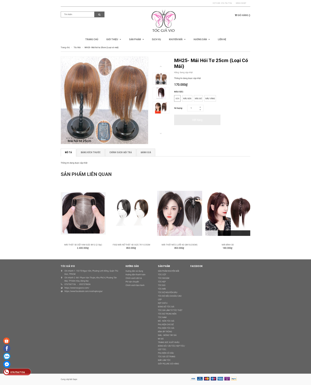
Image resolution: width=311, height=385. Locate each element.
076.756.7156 (226, 3)
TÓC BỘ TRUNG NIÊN (167, 314)
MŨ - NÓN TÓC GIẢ (166, 321)
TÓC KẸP (162, 282)
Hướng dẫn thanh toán (135, 274)
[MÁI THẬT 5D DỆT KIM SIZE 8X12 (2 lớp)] (83, 213)
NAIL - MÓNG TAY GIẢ (167, 335)
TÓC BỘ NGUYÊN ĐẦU (167, 292)
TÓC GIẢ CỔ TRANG (166, 356)
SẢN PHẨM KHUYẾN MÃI (168, 271)
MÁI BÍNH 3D (228, 244)
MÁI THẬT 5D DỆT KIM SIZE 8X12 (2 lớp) (83, 244)
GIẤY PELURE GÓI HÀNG (168, 364)
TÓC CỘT (162, 274)
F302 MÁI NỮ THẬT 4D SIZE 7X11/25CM (131, 244)
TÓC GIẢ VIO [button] (68, 266)
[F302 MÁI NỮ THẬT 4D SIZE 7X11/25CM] (131, 213)
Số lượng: (178, 108)
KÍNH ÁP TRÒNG (165, 332)
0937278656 (85, 284)
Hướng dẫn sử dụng (134, 271)
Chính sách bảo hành (135, 285)
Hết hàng (197, 120)
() (243, 15)
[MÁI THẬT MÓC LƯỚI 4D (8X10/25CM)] (179, 213)
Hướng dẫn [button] (132, 266)
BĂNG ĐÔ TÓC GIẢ (166, 307)
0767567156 (70, 284)
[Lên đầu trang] (305, 378)
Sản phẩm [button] (164, 266)
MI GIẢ (161, 339)
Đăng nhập (241, 3)
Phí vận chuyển (132, 282)
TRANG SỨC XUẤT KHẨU (168, 342)
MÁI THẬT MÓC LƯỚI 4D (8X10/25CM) (179, 244)
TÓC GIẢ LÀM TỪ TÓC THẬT (170, 310)
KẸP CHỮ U (162, 303)
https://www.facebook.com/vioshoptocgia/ (83, 291)
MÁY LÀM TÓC (164, 360)
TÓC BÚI (161, 285)
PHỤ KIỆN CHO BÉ (166, 324)
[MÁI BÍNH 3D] (227, 213)
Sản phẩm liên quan (86, 174)
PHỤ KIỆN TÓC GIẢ (166, 328)
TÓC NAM (162, 317)
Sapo (75, 379)
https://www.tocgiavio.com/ (76, 288)
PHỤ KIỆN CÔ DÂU (166, 353)
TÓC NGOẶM (163, 278)
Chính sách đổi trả (134, 278)
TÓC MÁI (162, 289)
